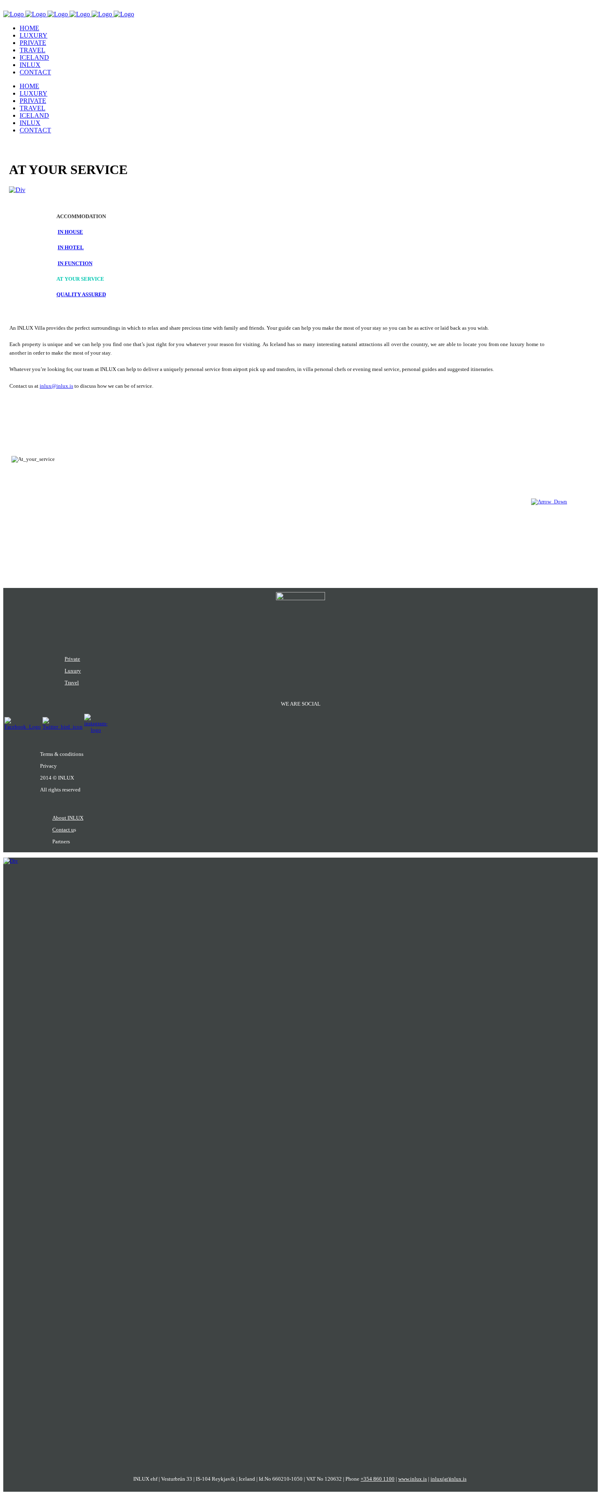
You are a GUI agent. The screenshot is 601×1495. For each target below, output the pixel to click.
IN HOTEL (71, 247)
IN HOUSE (70, 232)
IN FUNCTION (75, 263)
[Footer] (549, 501)
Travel (72, 682)
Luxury (73, 671)
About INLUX (67, 818)
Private (72, 659)
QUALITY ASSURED (81, 294)
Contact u (63, 830)
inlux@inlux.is (56, 386)
